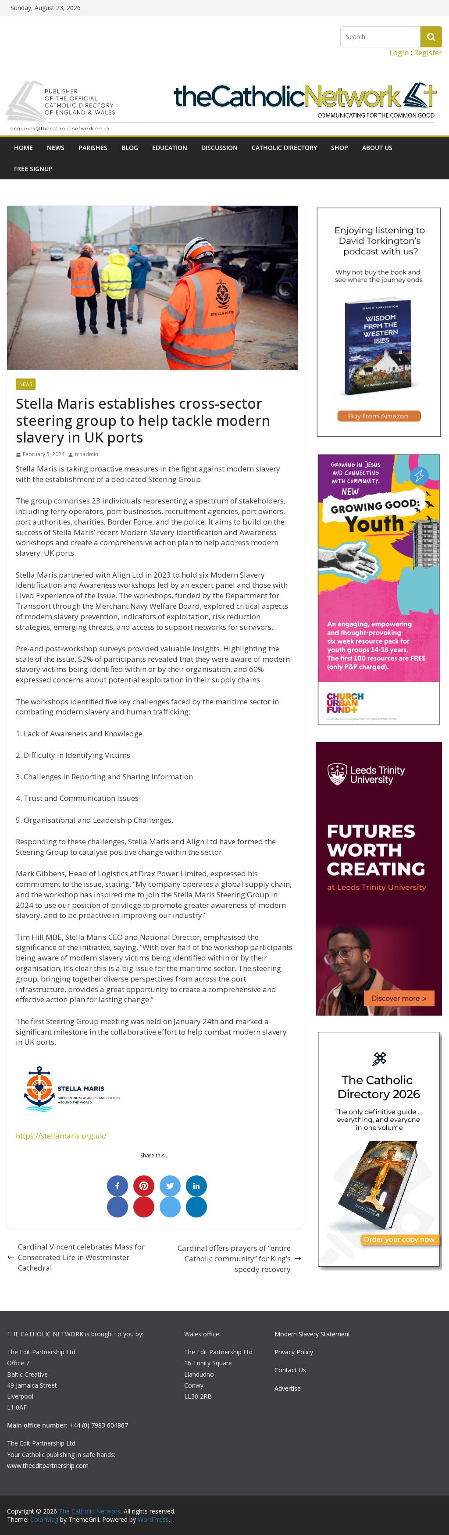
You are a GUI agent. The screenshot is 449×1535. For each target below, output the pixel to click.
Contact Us (290, 1370)
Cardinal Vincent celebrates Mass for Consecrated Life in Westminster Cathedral (81, 1257)
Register (428, 52)
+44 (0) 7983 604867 (98, 1425)
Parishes (92, 147)
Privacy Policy (293, 1352)
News (25, 384)
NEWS (55, 147)
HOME (23, 147)
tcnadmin (86, 454)
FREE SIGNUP (33, 168)
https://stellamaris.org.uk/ (61, 1136)
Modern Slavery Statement (312, 1334)
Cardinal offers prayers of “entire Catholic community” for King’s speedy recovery (234, 1258)
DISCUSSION (219, 147)
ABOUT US (377, 147)
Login (399, 52)
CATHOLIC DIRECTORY (284, 147)
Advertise (287, 1388)
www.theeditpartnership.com (48, 1465)
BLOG (129, 147)
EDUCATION (169, 147)
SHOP (339, 147)
